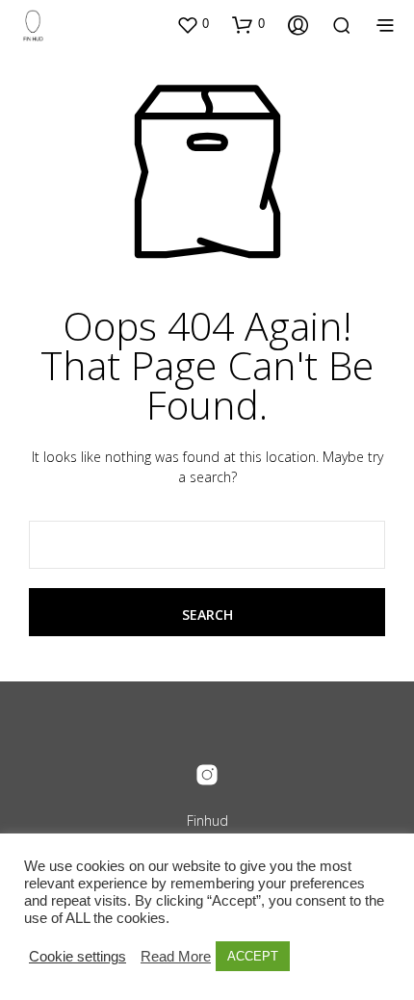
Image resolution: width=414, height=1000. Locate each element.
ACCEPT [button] (252, 956)
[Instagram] (207, 774)
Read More (176, 956)
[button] (192, 24)
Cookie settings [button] (77, 956)
